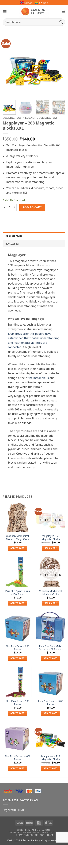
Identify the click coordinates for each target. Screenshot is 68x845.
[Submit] (61, 22)
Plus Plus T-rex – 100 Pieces (17, 703)
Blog (20, 829)
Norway (28, 2)
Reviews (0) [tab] (12, 243)
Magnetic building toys (41, 117)
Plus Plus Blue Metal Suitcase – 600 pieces (51, 648)
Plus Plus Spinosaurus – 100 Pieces (17, 593)
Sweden (43, 2)
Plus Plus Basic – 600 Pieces (17, 648)
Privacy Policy (50, 832)
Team (50, 835)
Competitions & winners (24, 832)
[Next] (60, 65)
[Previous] (8, 65)
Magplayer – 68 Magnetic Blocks (50, 537)
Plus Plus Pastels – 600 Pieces (18, 758)
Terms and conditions (30, 835)
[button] (5, 11)
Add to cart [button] (17, 548)
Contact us (32, 829)
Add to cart (32, 207)
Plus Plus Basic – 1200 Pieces (50, 703)
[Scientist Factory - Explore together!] (34, 11)
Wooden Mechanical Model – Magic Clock (17, 537)
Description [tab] (13, 236)
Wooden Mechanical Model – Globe (50, 593)
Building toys (12, 117)
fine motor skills (38, 378)
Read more (50, 548)
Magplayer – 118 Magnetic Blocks (50, 758)
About (46, 829)
